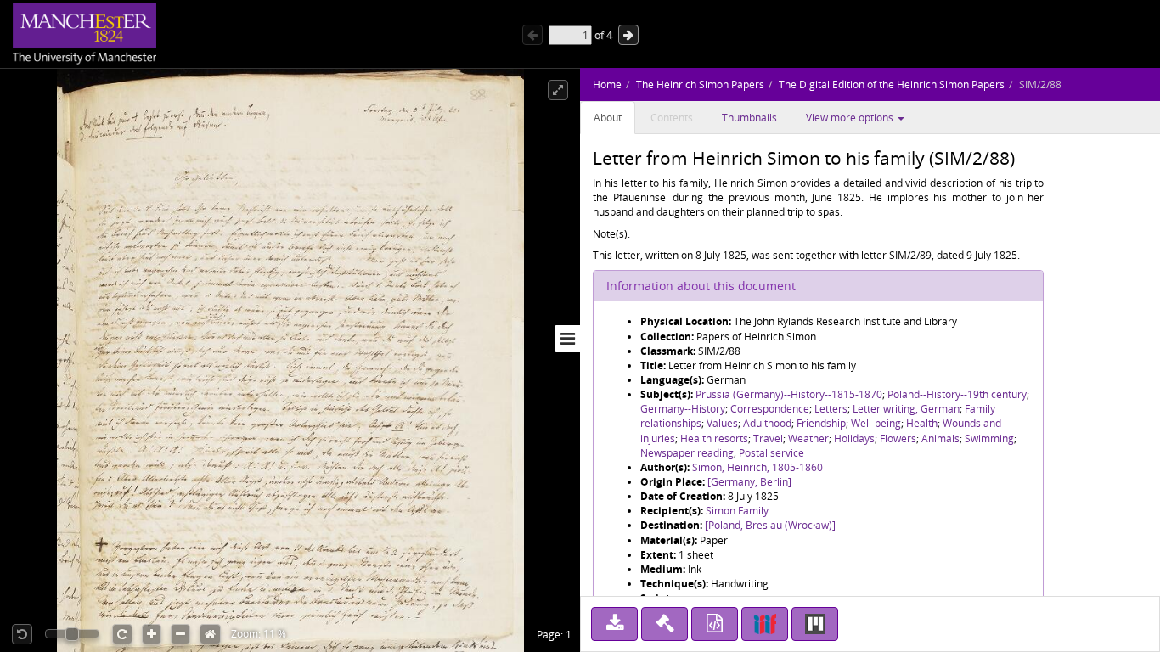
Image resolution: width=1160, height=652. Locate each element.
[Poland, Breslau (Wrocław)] (770, 525)
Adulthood (767, 423)
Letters (830, 409)
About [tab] (608, 117)
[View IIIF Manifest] (764, 624)
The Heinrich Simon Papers (700, 84)
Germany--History (682, 409)
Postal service (771, 453)
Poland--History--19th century (957, 394)
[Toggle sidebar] (567, 338)
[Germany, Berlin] (749, 482)
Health (922, 423)
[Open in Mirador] (814, 624)
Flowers (898, 438)
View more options (851, 117)
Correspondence (769, 409)
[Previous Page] (532, 35)
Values (722, 423)
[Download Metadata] (714, 624)
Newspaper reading (687, 453)
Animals (940, 438)
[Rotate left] (22, 634)
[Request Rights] (664, 624)
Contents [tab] (671, 117)
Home (607, 84)
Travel (768, 438)
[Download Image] (614, 624)
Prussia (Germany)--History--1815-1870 (788, 394)
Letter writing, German (906, 409)
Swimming (989, 438)
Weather (808, 438)
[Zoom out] (180, 634)
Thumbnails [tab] (749, 117)
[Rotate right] (122, 634)
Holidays (854, 438)
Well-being (876, 423)
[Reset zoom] (210, 634)
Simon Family (737, 510)
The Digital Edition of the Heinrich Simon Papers (892, 84)
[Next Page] (628, 35)
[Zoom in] (151, 634)
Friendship (821, 423)
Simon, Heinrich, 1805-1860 (757, 467)
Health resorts (714, 438)
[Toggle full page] (558, 90)
